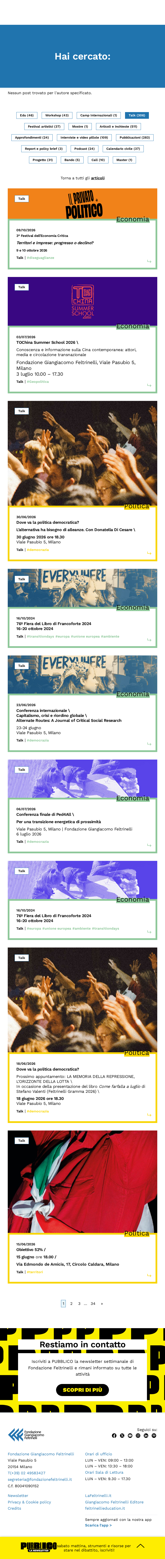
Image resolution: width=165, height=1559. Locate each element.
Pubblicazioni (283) (135, 137)
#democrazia (38, 550)
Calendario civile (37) (123, 149)
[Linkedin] (146, 1435)
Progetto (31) (43, 160)
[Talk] (82, 203)
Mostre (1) (80, 126)
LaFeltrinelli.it (98, 1495)
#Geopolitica (38, 382)
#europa (62, 636)
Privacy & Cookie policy (29, 1502)
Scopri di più (82, 1390)
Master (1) (124, 160)
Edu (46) (27, 115)
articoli (98, 178)
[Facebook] (114, 1435)
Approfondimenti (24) (32, 137)
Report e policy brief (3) (44, 149)
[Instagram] (138, 1435)
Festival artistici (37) (44, 126)
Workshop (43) (57, 115)
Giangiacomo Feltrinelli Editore (114, 1502)
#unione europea (85, 636)
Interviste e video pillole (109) (84, 137)
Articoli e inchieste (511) (118, 126)
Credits (14, 1508)
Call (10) (98, 160)
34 (93, 1303)
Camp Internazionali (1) (98, 115)
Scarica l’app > (98, 1525)
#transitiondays (40, 636)
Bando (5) (72, 160)
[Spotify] (154, 1435)
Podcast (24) (84, 149)
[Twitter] (122, 1435)
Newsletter (18, 1495)
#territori (35, 1272)
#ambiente (110, 636)
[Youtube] (130, 1435)
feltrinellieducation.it (105, 1508)
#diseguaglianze (40, 258)
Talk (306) (137, 115)
